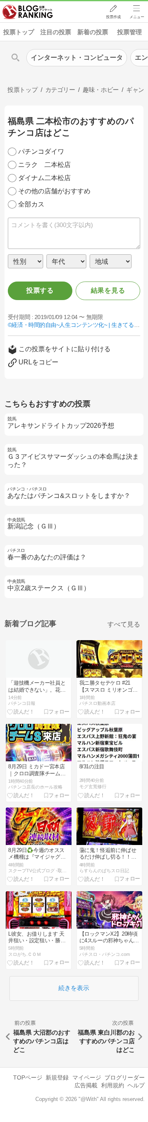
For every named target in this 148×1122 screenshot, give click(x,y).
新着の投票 (92, 31)
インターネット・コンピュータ (77, 57)
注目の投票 (55, 31)
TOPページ (27, 1077)
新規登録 (57, 1077)
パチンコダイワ (41, 151)
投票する (40, 290)
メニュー (137, 17)
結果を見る (108, 290)
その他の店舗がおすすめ (54, 191)
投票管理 (129, 31)
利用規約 (112, 1085)
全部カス (31, 204)
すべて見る (123, 624)
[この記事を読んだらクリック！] (21, 711)
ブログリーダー (124, 1077)
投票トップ (18, 31)
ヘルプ (136, 1085)
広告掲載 (85, 1085)
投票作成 (113, 17)
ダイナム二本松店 (44, 177)
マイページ (86, 1077)
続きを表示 (73, 987)
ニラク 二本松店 (44, 164)
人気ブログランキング (27, 11)
